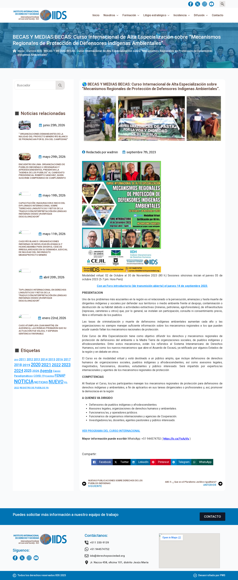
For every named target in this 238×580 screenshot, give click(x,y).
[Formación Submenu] (138, 15)
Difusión (199, 15)
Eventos (49, 376)
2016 (59, 359)
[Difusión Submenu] (207, 15)
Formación (129, 15)
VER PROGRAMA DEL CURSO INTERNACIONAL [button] (111, 430)
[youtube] (211, 4)
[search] (60, 85)
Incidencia (180, 15)
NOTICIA (24, 381)
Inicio (96, 15)
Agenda (46, 371)
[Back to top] (229, 571)
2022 (56, 364)
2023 (66, 364)
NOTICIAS (41, 382)
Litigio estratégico (154, 15)
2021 (46, 364)
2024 (18, 370)
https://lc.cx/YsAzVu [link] (176, 438)
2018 (18, 365)
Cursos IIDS (34, 51)
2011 (22, 359)
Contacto (217, 15)
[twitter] (197, 4)
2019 (26, 365)
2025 (28, 371)
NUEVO (56, 381)
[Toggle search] (222, 4)
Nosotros (109, 15)
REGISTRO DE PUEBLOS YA (34, 387)
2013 (37, 359)
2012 (30, 359)
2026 (35, 371)
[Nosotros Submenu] (117, 15)
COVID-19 (39, 375)
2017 (67, 359)
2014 (44, 359)
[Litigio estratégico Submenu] (168, 15)
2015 (51, 359)
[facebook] (190, 4)
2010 (16, 360)
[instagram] (204, 4)
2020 (36, 364)
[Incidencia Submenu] (189, 15)
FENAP (60, 376)
